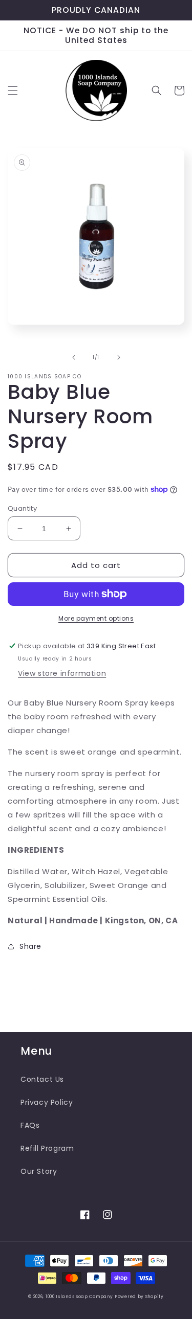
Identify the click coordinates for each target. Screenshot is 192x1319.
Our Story (38, 1171)
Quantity (22, 508)
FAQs (29, 1125)
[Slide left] (73, 357)
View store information (62, 673)
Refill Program (47, 1148)
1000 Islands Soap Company (79, 1296)
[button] (13, 90)
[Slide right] (119, 357)
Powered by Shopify (139, 1296)
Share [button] (30, 946)
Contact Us (42, 1079)
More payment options (96, 618)
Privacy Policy (46, 1102)
